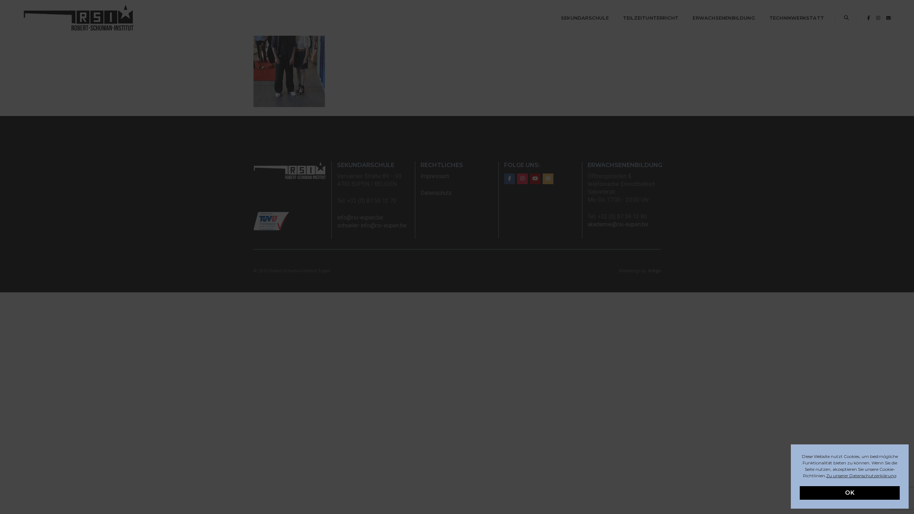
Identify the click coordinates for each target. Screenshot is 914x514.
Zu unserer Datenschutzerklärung (861, 475)
